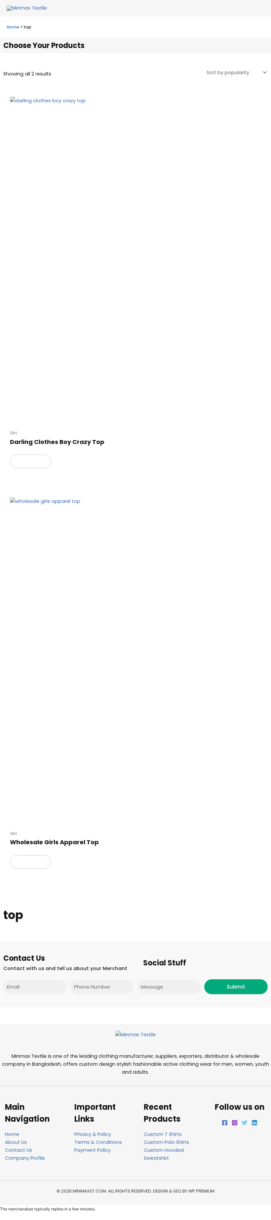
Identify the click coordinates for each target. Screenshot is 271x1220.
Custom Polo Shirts (166, 1142)
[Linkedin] (254, 1123)
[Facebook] (225, 1123)
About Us (16, 1142)
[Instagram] (235, 1123)
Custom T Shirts (163, 1134)
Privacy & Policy (92, 1134)
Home (13, 27)
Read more (30, 461)
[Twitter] (245, 1123)
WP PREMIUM (201, 1191)
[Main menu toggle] (257, 8)
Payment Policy (92, 1150)
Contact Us (18, 1150)
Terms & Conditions (98, 1142)
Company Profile (25, 1158)
